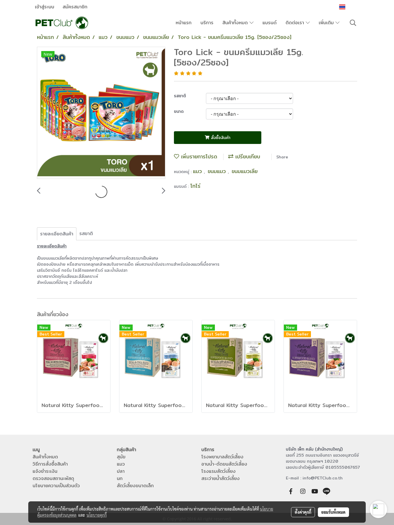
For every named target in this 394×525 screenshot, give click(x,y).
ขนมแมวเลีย (245, 171)
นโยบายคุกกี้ (97, 515)
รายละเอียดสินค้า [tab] (56, 233)
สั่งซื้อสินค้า (219, 137)
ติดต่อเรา (296, 22)
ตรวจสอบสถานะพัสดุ (53, 478)
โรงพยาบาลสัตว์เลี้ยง (222, 456)
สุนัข (121, 456)
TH (350, 6)
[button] (353, 22)
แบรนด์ (269, 22)
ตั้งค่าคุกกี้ (303, 512)
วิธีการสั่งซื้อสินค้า (50, 464)
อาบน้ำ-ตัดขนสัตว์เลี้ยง (224, 464)
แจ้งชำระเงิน (45, 471)
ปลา (121, 471)
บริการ (206, 22)
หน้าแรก (184, 22)
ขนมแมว (218, 171)
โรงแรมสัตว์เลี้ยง (218, 471)
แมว (198, 171)
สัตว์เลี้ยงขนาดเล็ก (135, 485)
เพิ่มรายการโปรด (198, 156)
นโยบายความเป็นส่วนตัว (56, 485)
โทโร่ (195, 186)
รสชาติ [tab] (86, 233)
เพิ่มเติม (327, 22)
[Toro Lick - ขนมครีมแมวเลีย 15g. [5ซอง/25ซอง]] (101, 113)
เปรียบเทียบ (246, 156)
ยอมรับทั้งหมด (333, 512)
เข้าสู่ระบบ (44, 6)
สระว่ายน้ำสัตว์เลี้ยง (220, 478)
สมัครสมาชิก (75, 6)
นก (120, 478)
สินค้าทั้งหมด (235, 22)
